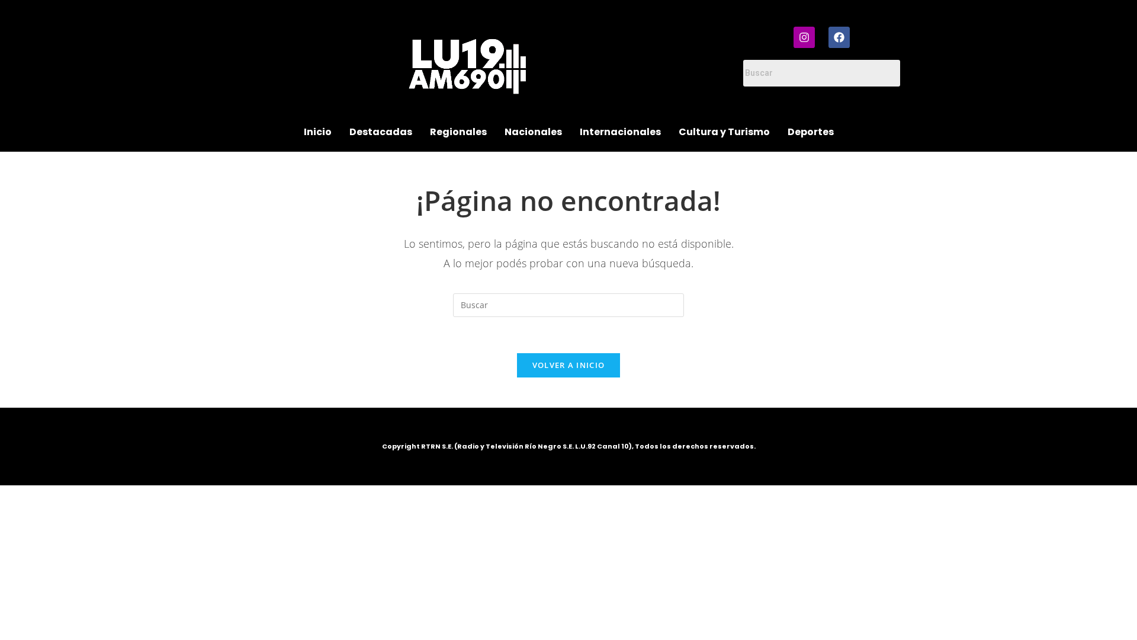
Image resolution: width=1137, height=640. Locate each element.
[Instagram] (804, 37)
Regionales (458, 132)
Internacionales (620, 132)
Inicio (318, 132)
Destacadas (380, 132)
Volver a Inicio (568, 365)
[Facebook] (839, 37)
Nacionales (533, 132)
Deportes (811, 132)
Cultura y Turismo (724, 132)
